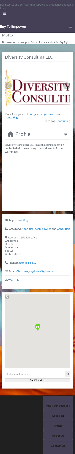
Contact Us (58, 445)
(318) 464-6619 (26, 262)
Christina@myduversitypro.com (35, 271)
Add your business (58, 405)
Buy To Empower (13, 26)
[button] (37, 327)
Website (14, 280)
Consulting (11, 117)
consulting (64, 120)
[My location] (67, 374)
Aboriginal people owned (42, 113)
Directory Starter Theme (23, 423)
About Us (58, 435)
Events (58, 425)
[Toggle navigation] (4, 13)
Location (58, 415)
